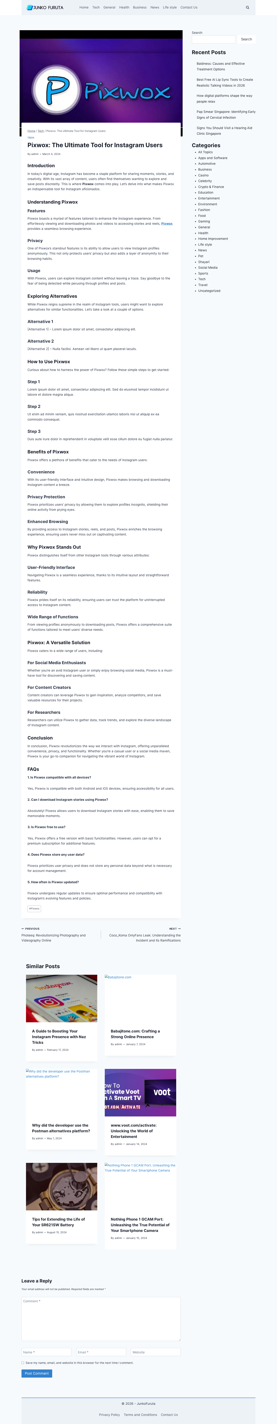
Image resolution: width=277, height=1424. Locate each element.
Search (197, 33)
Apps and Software (212, 158)
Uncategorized (209, 291)
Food (202, 216)
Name (29, 1352)
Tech (96, 7)
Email (83, 1352)
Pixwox (167, 223)
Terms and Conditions (140, 1415)
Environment (207, 204)
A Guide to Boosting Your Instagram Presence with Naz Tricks (59, 1037)
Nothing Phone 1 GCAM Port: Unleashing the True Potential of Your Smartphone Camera (140, 1225)
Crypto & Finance (211, 187)
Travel (202, 285)
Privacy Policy (109, 1415)
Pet (200, 256)
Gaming (204, 221)
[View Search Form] (247, 7)
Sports (203, 273)
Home (84, 7)
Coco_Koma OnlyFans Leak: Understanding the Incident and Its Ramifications (145, 934)
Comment (32, 1301)
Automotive (207, 163)
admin (35, 153)
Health (124, 7)
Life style (170, 7)
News (155, 7)
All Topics (205, 152)
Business (140, 7)
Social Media (208, 267)
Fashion (204, 210)
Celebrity (205, 181)
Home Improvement (213, 239)
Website (138, 1352)
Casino (203, 175)
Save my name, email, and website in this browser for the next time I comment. (80, 1363)
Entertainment (209, 198)
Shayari (204, 262)
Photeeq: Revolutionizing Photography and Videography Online (53, 934)
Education (205, 192)
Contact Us (189, 7)
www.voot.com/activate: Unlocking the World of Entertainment (134, 1131)
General (109, 7)
